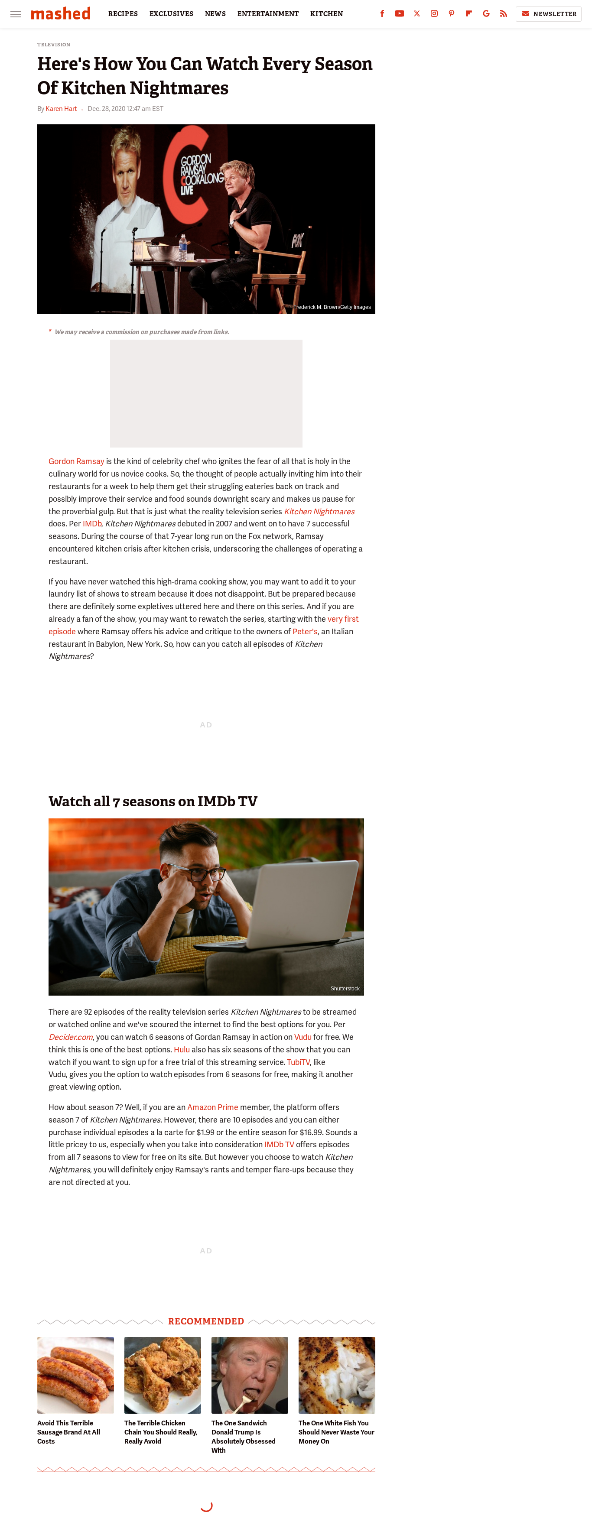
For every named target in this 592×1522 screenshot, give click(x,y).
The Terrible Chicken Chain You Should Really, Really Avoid (161, 1432)
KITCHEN (326, 14)
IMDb (92, 524)
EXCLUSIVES (172, 14)
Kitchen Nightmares (319, 511)
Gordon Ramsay (76, 461)
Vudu (303, 1037)
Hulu (182, 1050)
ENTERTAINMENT (268, 14)
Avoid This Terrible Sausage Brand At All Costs (68, 1432)
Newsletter (555, 14)
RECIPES (123, 14)
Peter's (305, 631)
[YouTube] (399, 15)
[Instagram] (434, 15)
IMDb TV (279, 1144)
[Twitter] (417, 15)
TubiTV (298, 1062)
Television (54, 44)
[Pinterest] (451, 15)
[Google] (486, 15)
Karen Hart (61, 108)
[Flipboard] (469, 15)
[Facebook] (382, 15)
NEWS (215, 14)
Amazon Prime (212, 1107)
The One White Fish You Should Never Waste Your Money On (336, 1432)
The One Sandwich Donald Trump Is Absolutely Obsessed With (243, 1437)
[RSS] (503, 15)
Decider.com (71, 1037)
